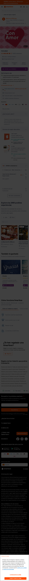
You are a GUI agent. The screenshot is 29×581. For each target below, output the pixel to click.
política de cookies (22, 568)
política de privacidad (8, 569)
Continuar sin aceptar (5, 556)
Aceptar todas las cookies (15, 578)
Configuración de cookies (15, 574)
